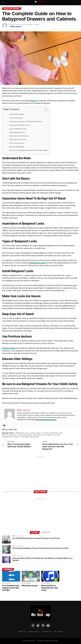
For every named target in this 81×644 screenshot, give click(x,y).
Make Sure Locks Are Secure (19, 136)
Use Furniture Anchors (16, 143)
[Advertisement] (40, 472)
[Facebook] (33, 625)
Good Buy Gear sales (37, 263)
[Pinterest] (43, 625)
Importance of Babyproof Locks (19, 125)
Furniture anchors (8, 348)
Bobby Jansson (16, 26)
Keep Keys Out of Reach (17, 139)
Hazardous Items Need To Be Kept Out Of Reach (25, 121)
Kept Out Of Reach (10, 435)
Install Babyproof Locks (17, 132)
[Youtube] (48, 625)
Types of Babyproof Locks (18, 129)
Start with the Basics (16, 118)
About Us (22, 631)
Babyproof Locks (22, 433)
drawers (33, 101)
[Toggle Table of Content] (45, 109)
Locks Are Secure (25, 435)
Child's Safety (36, 433)
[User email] (4, 425)
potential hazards (52, 435)
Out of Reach (38, 435)
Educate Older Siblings (17, 147)
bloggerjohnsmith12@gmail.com (46, 419)
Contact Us (47, 631)
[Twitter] (38, 625)
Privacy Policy (34, 631)
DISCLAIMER (58, 631)
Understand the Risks (16, 114)
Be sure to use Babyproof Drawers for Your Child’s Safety (28, 150)
